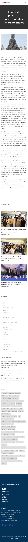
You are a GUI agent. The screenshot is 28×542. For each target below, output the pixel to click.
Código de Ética (14, 538)
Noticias (5, 332)
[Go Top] (25, 539)
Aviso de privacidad (21, 536)
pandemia (21, 450)
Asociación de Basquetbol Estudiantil (11, 393)
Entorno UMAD (6, 312)
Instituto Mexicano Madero (8, 426)
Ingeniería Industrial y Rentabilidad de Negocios (14, 421)
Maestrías (5, 327)
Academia (5, 302)
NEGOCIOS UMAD (7, 329)
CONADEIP (19, 403)
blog (4, 305)
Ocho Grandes (14, 450)
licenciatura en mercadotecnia (9, 439)
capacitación (5, 403)
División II (19, 408)
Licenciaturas (20, 442)
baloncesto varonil (6, 398)
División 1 (13, 408)
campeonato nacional (18, 400)
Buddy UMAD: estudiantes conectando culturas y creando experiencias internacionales (13, 379)
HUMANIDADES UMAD (8, 317)
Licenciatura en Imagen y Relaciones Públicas (13, 436)
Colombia (12, 403)
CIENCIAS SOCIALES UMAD (9, 307)
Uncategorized (6, 344)
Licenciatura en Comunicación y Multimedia (13, 431)
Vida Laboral (6, 349)
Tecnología (5, 339)
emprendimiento (6, 411)
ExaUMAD (5, 315)
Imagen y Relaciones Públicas (9, 416)
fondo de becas (6, 413)
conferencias (13, 406)
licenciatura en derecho (8, 434)
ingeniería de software (7, 418)
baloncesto (4, 395)
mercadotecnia (5, 450)
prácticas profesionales (7, 453)
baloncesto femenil (14, 395)
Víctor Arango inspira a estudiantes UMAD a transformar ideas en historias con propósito (12, 372)
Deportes (5, 310)
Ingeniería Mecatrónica (7, 424)
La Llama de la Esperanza (9, 324)
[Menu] (25, 2)
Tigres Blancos (6, 342)
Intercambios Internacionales (10, 322)
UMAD (3, 458)
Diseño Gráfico (5, 408)
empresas (14, 411)
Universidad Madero (8, 346)
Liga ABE (4, 444)
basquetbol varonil (6, 400)
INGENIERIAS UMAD (8, 320)
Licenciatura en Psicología (8, 442)
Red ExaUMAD (6, 334)
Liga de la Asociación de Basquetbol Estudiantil (11, 448)
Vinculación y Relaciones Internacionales (13, 351)
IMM (19, 416)
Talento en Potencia (8, 337)
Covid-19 (19, 406)
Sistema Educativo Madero (8, 455)
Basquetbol (15, 398)
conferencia (5, 406)
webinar (4, 463)
